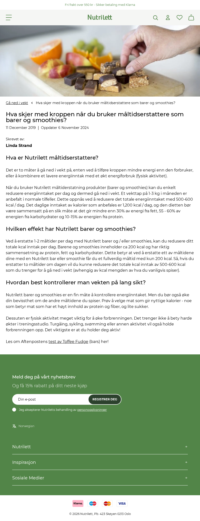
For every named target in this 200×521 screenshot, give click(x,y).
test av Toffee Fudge (68, 341)
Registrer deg (104, 399)
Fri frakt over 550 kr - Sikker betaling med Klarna (100, 5)
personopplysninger (92, 410)
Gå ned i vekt (17, 103)
